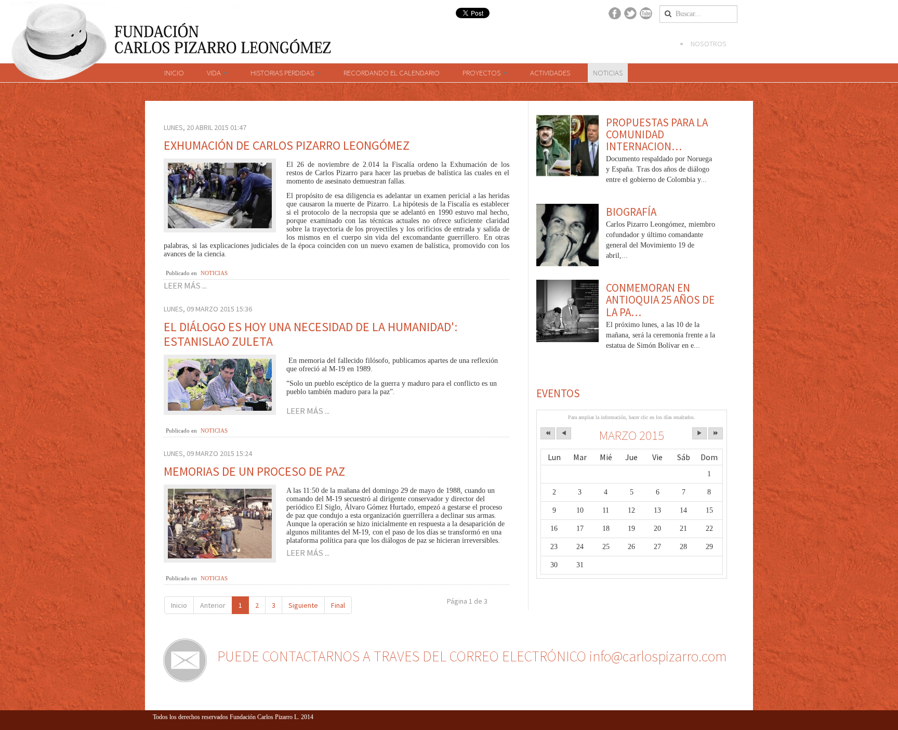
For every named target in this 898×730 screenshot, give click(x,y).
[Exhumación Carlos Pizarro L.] (220, 195)
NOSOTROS (709, 43)
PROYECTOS (482, 72)
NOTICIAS (608, 72)
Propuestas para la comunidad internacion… (657, 134)
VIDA (214, 72)
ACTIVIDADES (550, 72)
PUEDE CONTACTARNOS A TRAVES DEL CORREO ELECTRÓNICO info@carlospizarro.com (472, 656)
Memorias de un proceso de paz (254, 471)
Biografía (631, 212)
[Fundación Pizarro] (170, 32)
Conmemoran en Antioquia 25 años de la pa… (660, 300)
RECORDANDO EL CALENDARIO (392, 72)
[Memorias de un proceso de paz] (220, 523)
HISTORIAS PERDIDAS (282, 72)
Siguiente (303, 605)
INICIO (174, 72)
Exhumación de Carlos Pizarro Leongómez (287, 145)
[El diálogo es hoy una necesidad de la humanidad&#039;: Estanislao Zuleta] (220, 384)
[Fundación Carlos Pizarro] (59, 51)
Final (338, 605)
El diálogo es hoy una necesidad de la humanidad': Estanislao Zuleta (310, 334)
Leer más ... (185, 285)
